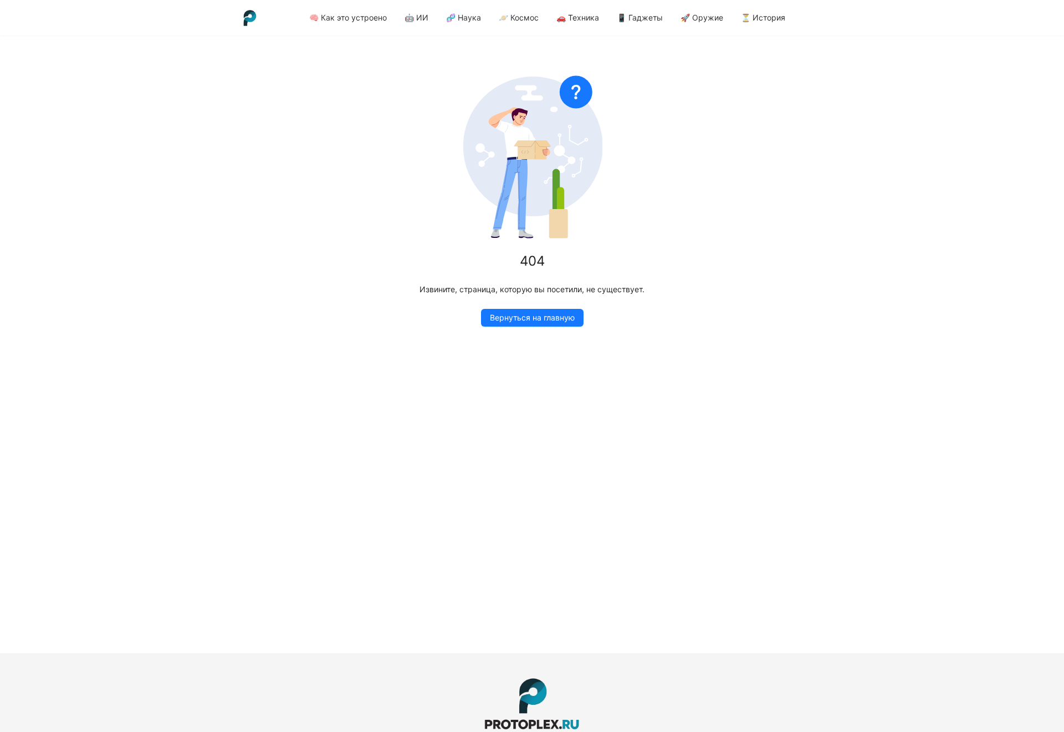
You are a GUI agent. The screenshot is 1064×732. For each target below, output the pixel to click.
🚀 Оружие (702, 17)
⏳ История (763, 17)
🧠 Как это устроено (348, 17)
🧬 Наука (463, 17)
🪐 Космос (519, 17)
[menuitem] (348, 17)
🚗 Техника (577, 17)
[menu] (582, 17)
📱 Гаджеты (640, 17)
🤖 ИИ (416, 17)
